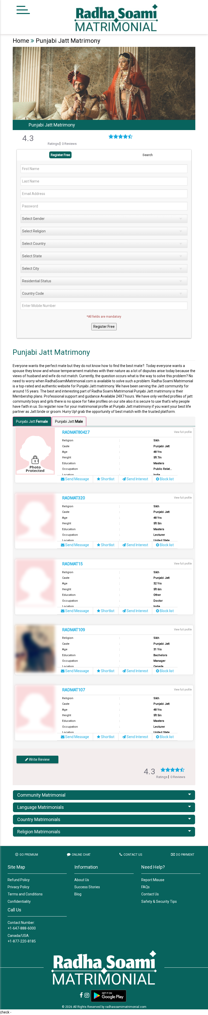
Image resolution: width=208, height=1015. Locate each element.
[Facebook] (81, 995)
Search (148, 155)
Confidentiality (19, 901)
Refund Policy (19, 880)
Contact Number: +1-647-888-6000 (22, 925)
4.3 (28, 138)
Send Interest (137, 479)
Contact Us (150, 894)
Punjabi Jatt (32, 421)
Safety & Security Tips (159, 901)
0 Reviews (69, 144)
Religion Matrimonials (38, 831)
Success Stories (87, 887)
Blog (77, 894)
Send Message (76, 479)
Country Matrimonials (38, 819)
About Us (81, 880)
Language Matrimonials (40, 807)
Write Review (39, 759)
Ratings (54, 144)
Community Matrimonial (41, 795)
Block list (166, 479)
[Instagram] (86, 995)
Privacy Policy (18, 887)
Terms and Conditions (25, 894)
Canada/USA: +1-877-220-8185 (22, 938)
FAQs (145, 887)
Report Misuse (152, 880)
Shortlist (107, 479)
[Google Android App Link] (108, 996)
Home (21, 40)
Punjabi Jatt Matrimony (68, 40)
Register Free (60, 155)
